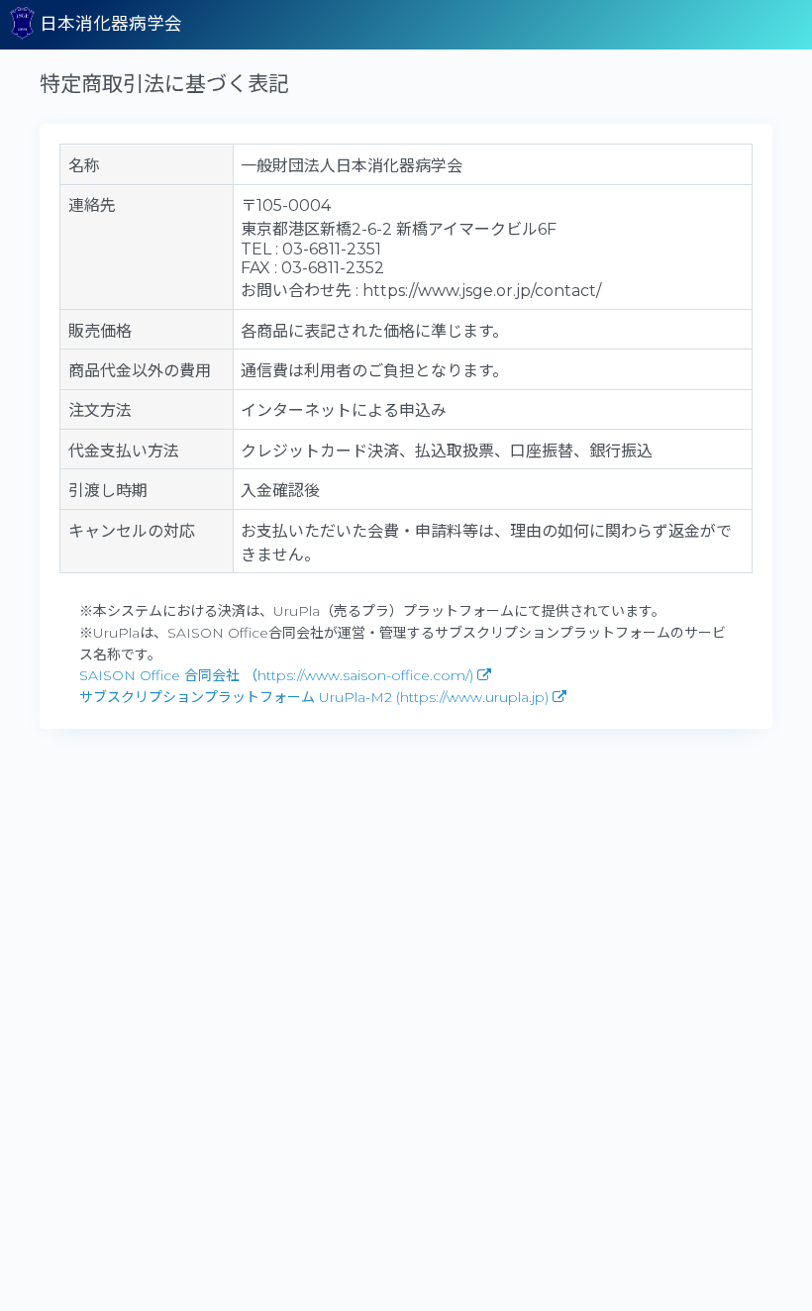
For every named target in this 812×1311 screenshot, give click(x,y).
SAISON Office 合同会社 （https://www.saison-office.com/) (278, 675)
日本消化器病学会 (108, 23)
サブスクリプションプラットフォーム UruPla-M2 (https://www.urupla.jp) (316, 697)
